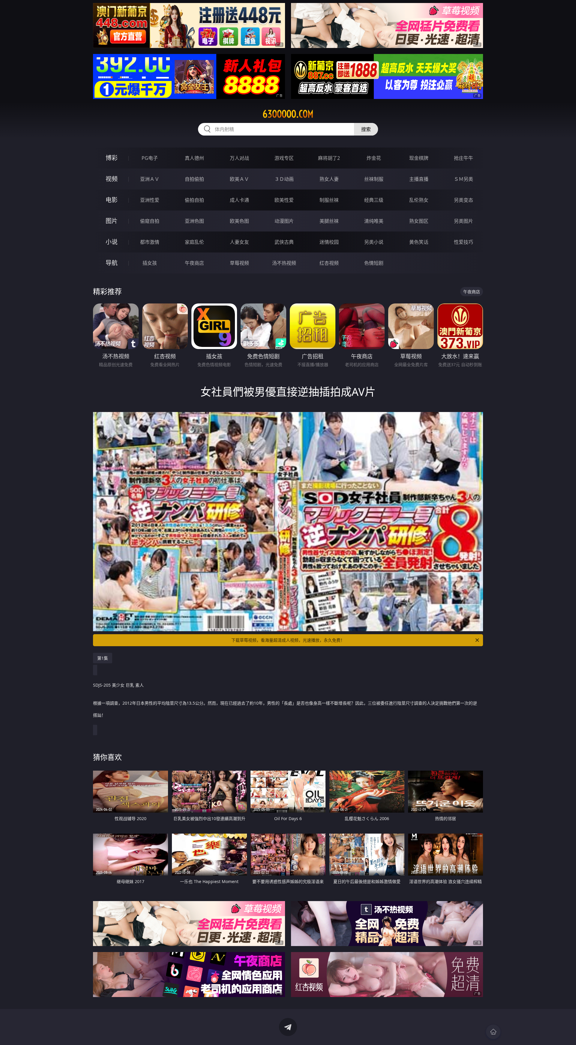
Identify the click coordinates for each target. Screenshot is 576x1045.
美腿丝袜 (329, 221)
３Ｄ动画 (284, 179)
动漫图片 (284, 221)
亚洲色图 (194, 221)
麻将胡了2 (329, 158)
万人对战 (239, 158)
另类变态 (463, 200)
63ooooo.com (288, 114)
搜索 (366, 129)
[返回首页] (493, 1032)
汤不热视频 (284, 263)
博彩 (112, 158)
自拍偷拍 (194, 179)
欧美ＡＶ (239, 179)
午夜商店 (194, 263)
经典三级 (373, 200)
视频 (112, 179)
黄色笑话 (418, 242)
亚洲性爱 (149, 200)
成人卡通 (239, 200)
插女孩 (149, 263)
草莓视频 (239, 263)
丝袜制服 (373, 179)
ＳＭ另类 (463, 179)
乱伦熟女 (418, 200)
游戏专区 (284, 158)
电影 (112, 200)
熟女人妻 (329, 179)
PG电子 (150, 158)
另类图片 (463, 221)
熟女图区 (418, 221)
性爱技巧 (463, 242)
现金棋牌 (418, 158)
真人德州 (194, 158)
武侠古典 (284, 242)
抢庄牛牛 (463, 158)
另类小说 (373, 242)
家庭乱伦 (194, 242)
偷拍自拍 (194, 200)
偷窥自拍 (149, 221)
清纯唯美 (373, 221)
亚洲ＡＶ (149, 179)
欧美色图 (239, 221)
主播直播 (418, 179)
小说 (112, 242)
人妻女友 (239, 242)
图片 (112, 221)
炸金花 (374, 158)
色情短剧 (373, 263)
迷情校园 (329, 242)
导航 (112, 263)
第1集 (102, 658)
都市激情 (149, 242)
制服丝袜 (329, 200)
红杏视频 (329, 263)
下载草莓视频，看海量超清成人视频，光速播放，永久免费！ (288, 640)
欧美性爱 (284, 200)
